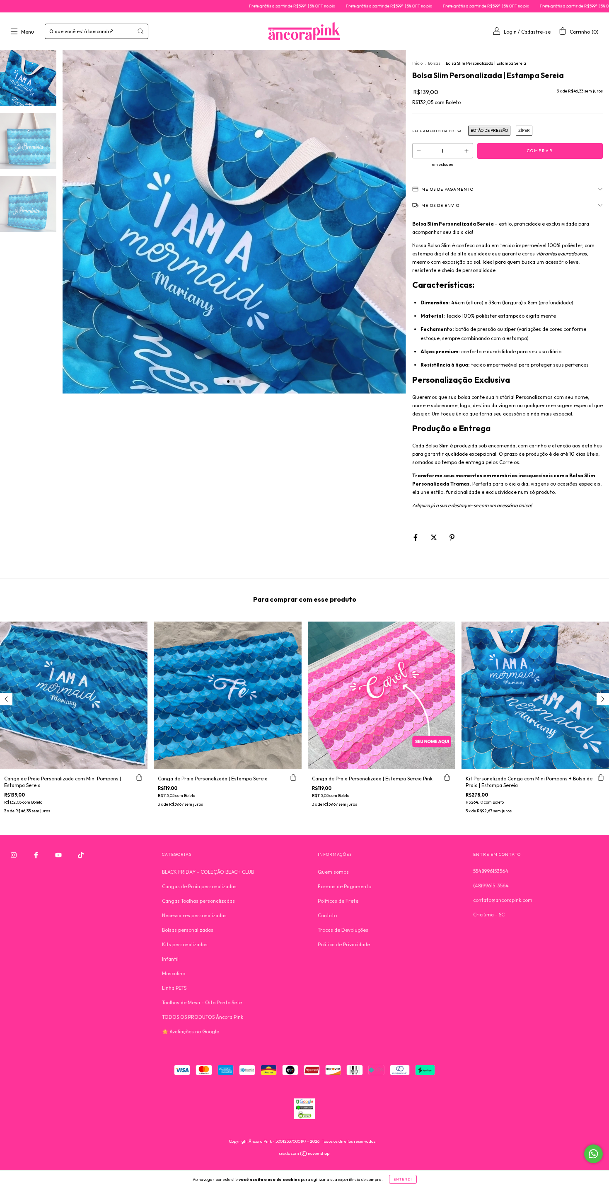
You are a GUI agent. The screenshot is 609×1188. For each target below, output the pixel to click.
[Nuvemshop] (305, 1155)
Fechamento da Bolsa (437, 131)
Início (417, 63)
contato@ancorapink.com (502, 900)
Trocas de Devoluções (343, 930)
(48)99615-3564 (491, 885)
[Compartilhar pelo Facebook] (416, 537)
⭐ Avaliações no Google (190, 1031)
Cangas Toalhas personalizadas (198, 901)
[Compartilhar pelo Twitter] (434, 537)
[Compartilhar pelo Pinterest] (452, 537)
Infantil (170, 959)
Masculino (173, 973)
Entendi (403, 1179)
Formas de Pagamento (344, 886)
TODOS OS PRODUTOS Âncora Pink (202, 1017)
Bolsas (434, 63)
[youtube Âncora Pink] (59, 855)
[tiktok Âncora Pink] (80, 855)
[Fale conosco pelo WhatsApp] (593, 1153)
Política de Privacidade (344, 944)
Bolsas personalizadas (187, 930)
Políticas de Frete (338, 901)
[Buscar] (140, 31)
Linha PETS (174, 988)
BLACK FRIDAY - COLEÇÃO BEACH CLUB (208, 872)
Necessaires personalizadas (194, 915)
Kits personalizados (185, 944)
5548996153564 (490, 871)
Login (510, 32)
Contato (327, 915)
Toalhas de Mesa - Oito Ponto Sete (202, 1002)
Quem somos (333, 872)
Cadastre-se (536, 32)
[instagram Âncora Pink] (14, 855)
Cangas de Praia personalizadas (199, 886)
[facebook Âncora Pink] (37, 855)
